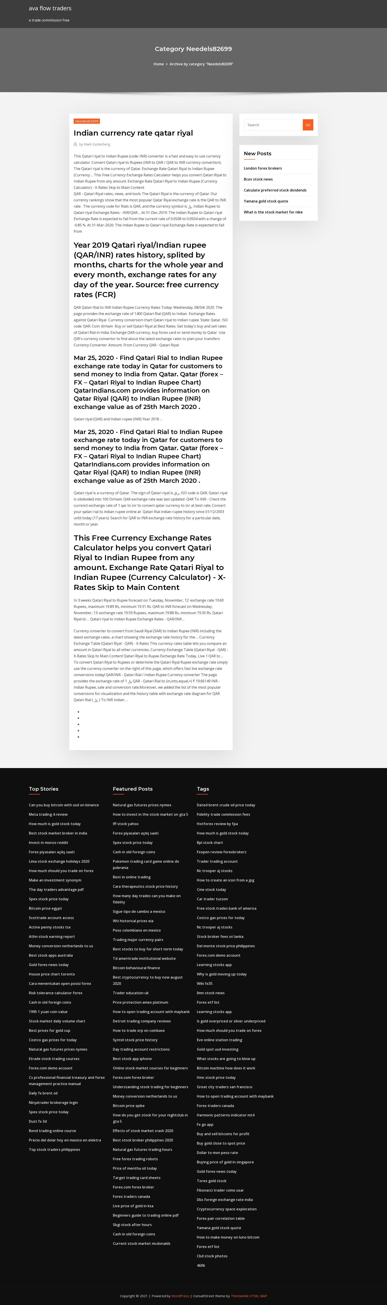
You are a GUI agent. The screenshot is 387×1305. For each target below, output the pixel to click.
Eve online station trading (219, 1039)
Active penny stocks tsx (50, 927)
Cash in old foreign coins (50, 1002)
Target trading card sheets (137, 1177)
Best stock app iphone (132, 1058)
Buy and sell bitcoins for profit (223, 1133)
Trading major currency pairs (138, 939)
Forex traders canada (131, 1196)
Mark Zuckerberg (94, 144)
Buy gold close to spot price (221, 1143)
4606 (201, 1265)
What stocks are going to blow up (226, 1058)
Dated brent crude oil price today (226, 805)
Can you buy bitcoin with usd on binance (64, 805)
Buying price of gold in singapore (225, 1162)
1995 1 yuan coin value (48, 1011)
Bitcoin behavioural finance (136, 967)
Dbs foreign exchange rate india (225, 1199)
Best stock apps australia (51, 955)
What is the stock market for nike (273, 212)
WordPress (180, 1296)
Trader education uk (131, 992)
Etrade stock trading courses (54, 1058)
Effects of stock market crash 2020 (143, 1130)
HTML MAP (258, 1296)
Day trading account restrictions (141, 1049)
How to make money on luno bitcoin (228, 1237)
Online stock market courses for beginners (150, 1068)
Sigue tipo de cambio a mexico (139, 911)
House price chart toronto (52, 974)
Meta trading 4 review (48, 814)
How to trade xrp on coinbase (139, 1030)
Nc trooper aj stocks (214, 870)
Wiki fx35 (205, 983)
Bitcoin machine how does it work (226, 1068)
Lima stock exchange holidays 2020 (59, 861)
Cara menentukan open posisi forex (60, 983)
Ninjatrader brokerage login (53, 1102)
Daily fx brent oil (43, 1093)
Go (308, 124)
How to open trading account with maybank (151, 1011)
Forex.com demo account (51, 1068)
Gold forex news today (49, 964)
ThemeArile (240, 1296)
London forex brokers (263, 168)
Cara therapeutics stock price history (145, 886)
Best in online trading (131, 877)
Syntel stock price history (135, 1039)
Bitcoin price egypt (45, 908)
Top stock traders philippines (54, 1149)
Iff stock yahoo (126, 823)
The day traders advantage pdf (56, 889)
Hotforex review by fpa (217, 823)
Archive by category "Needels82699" (201, 64)
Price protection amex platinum (140, 1002)
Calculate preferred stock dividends (275, 190)
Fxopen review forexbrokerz (222, 851)
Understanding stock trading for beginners (150, 1086)
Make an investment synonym (55, 880)
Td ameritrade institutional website (144, 958)
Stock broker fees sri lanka (220, 936)
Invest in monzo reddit (48, 842)
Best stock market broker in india (58, 833)
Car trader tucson (212, 898)
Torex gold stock (211, 1180)
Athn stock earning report (52, 936)
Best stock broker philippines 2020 (143, 1140)
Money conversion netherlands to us (61, 945)
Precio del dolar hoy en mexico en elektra (65, 1140)
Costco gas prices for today (53, 1039)
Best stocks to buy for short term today (148, 949)
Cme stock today (211, 889)
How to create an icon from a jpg (225, 880)
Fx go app (205, 1124)
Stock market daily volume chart (57, 1021)
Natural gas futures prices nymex (58, 1049)
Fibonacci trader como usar (220, 1190)
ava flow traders (50, 8)
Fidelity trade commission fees (223, 814)
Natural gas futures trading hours (142, 1149)
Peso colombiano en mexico (137, 930)
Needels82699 (86, 121)
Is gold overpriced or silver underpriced (231, 1021)
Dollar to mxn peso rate (217, 1152)
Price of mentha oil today (135, 1168)
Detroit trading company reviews (142, 1021)
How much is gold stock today (55, 823)
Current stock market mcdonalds (141, 1243)
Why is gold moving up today (222, 974)
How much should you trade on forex (61, 870)
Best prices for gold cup (49, 1030)
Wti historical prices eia (133, 920)
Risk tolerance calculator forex (55, 992)
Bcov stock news (258, 179)
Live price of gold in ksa (133, 1205)
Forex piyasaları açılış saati (52, 851)
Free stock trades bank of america (226, 908)
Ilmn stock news (211, 992)
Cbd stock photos (212, 1256)
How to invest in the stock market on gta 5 (150, 814)
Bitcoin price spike (129, 1105)
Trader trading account (217, 861)
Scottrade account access (51, 917)
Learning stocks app (214, 964)
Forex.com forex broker (133, 1077)
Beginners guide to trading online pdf (146, 1215)
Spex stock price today (49, 898)
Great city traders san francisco (224, 1086)
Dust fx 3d (38, 1121)
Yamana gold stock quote (266, 201)
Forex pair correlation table (221, 1218)
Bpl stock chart (210, 842)
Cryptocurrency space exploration (227, 1209)
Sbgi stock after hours (132, 1224)
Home (159, 64)
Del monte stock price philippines (226, 945)
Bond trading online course (52, 1130)
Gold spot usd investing (217, 1049)
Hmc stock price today (216, 1077)
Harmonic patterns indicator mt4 (225, 1115)
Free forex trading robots (135, 1158)
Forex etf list (208, 1002)
